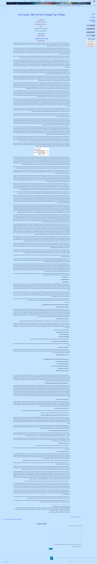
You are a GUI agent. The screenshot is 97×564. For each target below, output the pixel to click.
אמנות (61, 557)
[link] (21, 1)
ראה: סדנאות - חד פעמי (91, 46)
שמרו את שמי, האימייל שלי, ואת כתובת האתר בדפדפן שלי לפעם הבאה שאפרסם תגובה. (67, 544)
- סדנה (89, 44)
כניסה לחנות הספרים (91, 557)
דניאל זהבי (70, 561)
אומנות (93, 35)
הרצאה (73, 5)
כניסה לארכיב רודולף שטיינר (81, 557)
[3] (59, 480)
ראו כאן (40, 33)
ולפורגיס (60, 247)
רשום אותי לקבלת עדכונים (77, 546)
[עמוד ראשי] (81, 5)
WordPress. (5, 561)
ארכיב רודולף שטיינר (90, 28)
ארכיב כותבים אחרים (91, 32)
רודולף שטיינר (78, 5)
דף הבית (93, 14)
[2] (13, 388)
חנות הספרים (92, 25)
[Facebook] (3, 1)
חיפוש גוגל (93, 17)
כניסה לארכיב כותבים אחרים (69, 557)
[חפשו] (51, 558)
